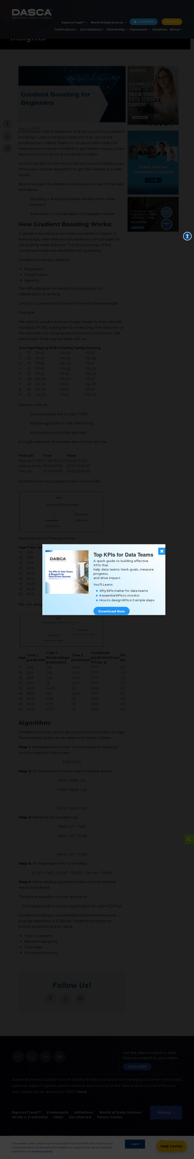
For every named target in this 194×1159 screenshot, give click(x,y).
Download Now (111, 611)
